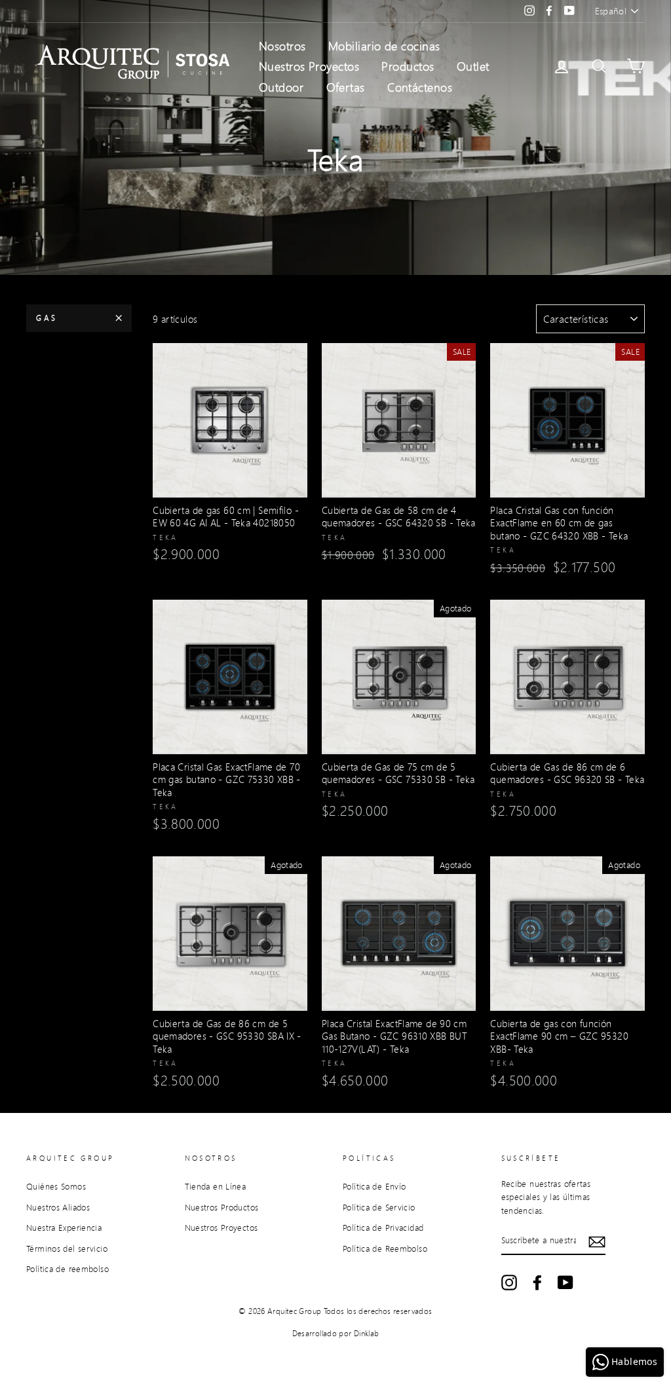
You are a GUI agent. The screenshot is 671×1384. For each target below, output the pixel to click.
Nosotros (282, 45)
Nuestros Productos (222, 1207)
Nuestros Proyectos (309, 66)
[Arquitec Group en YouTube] (565, 1282)
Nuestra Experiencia (64, 1227)
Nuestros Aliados (58, 1207)
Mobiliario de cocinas (384, 45)
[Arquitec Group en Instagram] (509, 1282)
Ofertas (345, 87)
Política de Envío (374, 1186)
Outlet (473, 66)
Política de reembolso (67, 1269)
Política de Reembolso (385, 1248)
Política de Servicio (379, 1207)
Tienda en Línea (215, 1186)
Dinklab (366, 1333)
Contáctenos (419, 87)
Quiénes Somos (56, 1186)
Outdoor (281, 87)
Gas (47, 317)
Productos (407, 66)
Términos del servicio (66, 1248)
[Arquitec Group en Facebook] (537, 1282)
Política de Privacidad (383, 1227)
